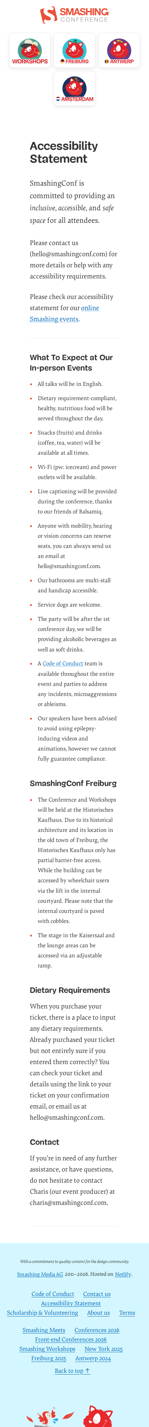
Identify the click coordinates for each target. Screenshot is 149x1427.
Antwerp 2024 (93, 1358)
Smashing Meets (44, 1330)
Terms (127, 1313)
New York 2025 (104, 1349)
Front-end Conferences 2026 (71, 1339)
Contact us (97, 1294)
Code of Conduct (63, 663)
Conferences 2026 (97, 1330)
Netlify (123, 1274)
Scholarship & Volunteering (42, 1313)
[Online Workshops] (30, 50)
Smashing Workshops (47, 1349)
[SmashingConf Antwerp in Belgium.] (119, 50)
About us (98, 1313)
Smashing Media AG (40, 1274)
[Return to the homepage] (74, 20)
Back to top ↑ (72, 1371)
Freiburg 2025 (48, 1358)
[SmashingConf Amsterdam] (74, 88)
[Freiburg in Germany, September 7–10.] (74, 50)
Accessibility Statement (71, 1303)
